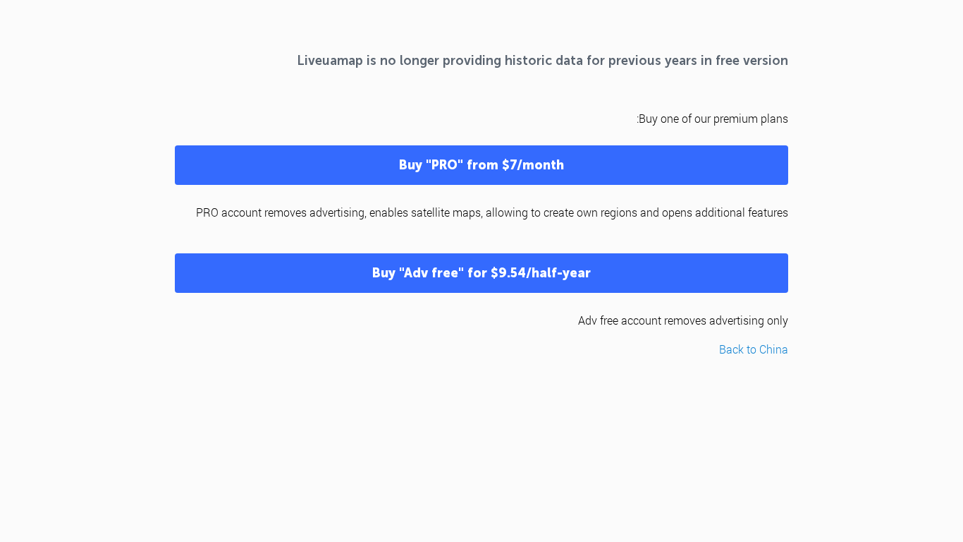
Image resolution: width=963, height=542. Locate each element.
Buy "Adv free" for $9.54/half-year (481, 273)
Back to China (753, 349)
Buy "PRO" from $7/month (481, 165)
